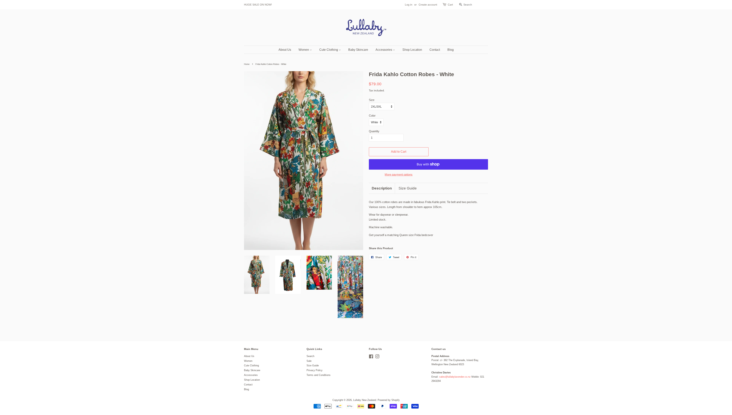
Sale (309, 360)
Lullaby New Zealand (364, 400)
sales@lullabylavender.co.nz (455, 376)
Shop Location (412, 49)
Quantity (374, 131)
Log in (408, 4)
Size (371, 100)
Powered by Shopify (389, 400)
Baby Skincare (358, 49)
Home (247, 64)
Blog (450, 49)
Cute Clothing (329, 49)
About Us (285, 49)
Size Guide (408, 188)
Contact (434, 49)
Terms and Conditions (319, 375)
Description (382, 188)
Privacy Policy (315, 370)
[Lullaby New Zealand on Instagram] (377, 357)
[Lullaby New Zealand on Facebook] (371, 357)
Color (372, 115)
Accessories (384, 49)
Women (304, 49)
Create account (428, 4)
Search (310, 356)
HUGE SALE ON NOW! (258, 4)
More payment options (399, 174)
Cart (450, 4)
